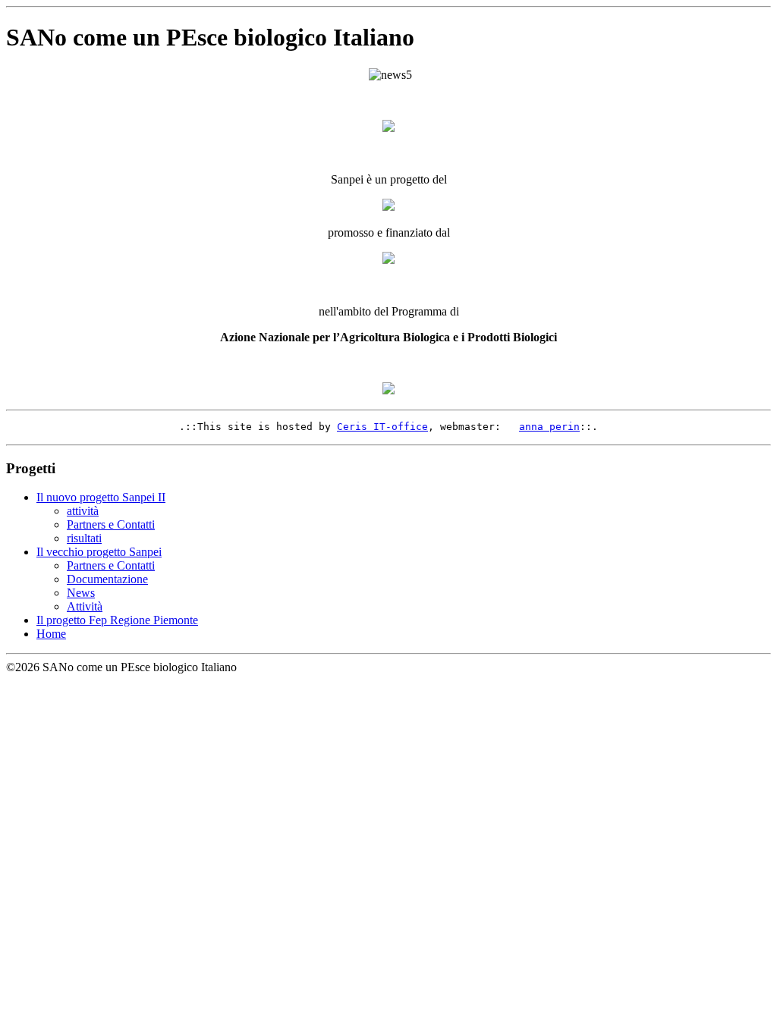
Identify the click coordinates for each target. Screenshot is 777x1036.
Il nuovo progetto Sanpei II (100, 497)
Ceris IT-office (382, 426)
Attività (84, 606)
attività (83, 510)
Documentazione (107, 579)
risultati (84, 538)
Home (51, 633)
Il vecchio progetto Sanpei (99, 551)
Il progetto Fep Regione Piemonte (117, 620)
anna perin (549, 426)
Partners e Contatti (111, 524)
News (81, 592)
